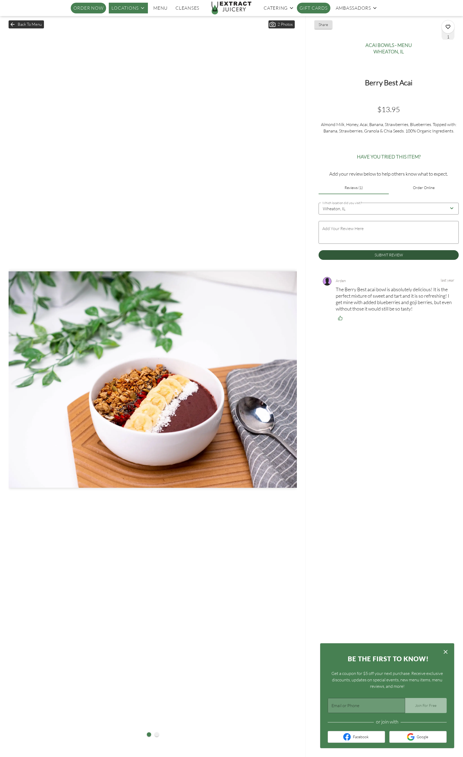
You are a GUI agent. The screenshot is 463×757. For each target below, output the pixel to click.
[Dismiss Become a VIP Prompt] (445, 651)
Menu (160, 8)
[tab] (354, 187)
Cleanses (187, 8)
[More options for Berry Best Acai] (448, 26)
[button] (128, 8)
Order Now (88, 8)
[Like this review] (342, 318)
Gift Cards (314, 8)
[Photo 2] (157, 734)
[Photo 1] (149, 734)
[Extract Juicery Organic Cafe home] (231, 8)
